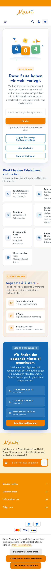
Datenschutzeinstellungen (26, 551)
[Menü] (5, 21)
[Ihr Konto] (39, 21)
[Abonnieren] (44, 462)
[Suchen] (32, 21)
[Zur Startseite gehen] (25, 12)
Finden (25, 120)
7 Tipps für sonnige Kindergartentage (26, 138)
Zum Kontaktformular (26, 422)
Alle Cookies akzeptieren (26, 565)
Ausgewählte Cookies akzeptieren (25, 558)
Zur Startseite (25, 147)
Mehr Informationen (21, 544)
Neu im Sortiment (25, 156)
